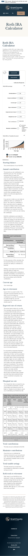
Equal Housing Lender (15, 547)
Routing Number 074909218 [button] (14, 537)
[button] (14, 86)
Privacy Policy (14, 535)
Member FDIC (14, 545)
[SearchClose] (13, 13)
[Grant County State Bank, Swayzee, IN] (14, 8)
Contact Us (14, 528)
